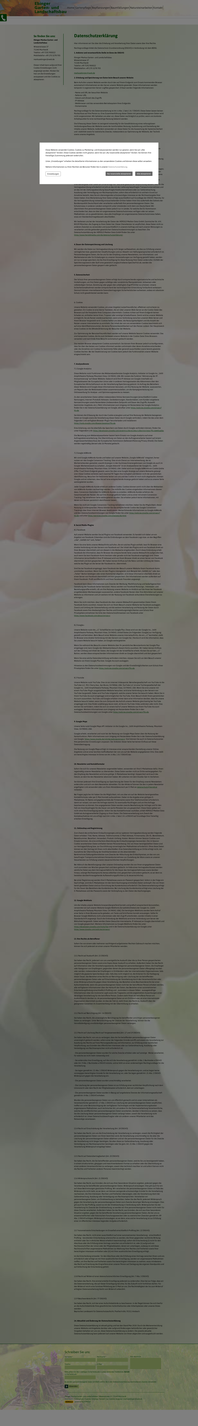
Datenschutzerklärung (117, 167)
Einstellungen (53, 174)
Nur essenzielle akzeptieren (119, 174)
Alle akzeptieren (144, 174)
